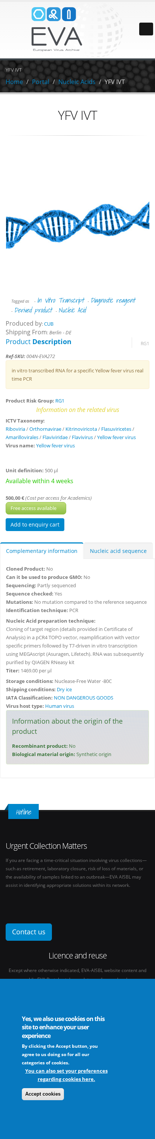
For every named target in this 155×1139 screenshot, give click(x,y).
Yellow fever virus (116, 437)
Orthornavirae (45, 429)
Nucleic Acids (77, 82)
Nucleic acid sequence (118, 550)
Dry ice (64, 689)
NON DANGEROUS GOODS (83, 697)
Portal (40, 82)
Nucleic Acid (72, 310)
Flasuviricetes (116, 429)
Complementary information (42, 550)
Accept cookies (43, 1094)
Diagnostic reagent (112, 300)
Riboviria (15, 429)
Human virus (59, 706)
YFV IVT (115, 82)
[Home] (77, 29)
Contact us (29, 931)
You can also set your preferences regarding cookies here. (66, 1074)
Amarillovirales (22, 437)
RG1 (145, 343)
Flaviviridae (55, 437)
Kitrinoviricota (81, 429)
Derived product (33, 310)
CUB (48, 323)
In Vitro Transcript (60, 300)
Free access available (34, 508)
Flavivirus (82, 437)
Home (14, 82)
